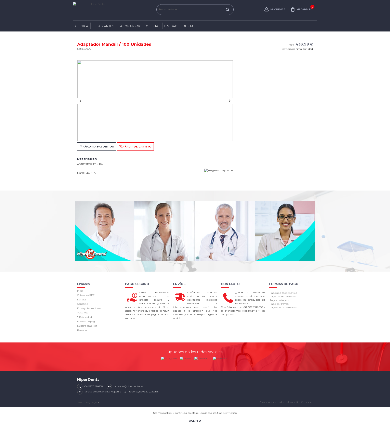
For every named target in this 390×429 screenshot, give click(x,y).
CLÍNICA (81, 26)
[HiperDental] (113, 10)
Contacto (82, 303)
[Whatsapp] (202, 357)
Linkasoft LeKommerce (300, 402)
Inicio (80, 290)
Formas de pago (86, 321)
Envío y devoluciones (89, 308)
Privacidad (85, 316)
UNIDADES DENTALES (181, 26)
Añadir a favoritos (98, 146)
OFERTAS (153, 26)
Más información (227, 412)
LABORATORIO (130, 26)
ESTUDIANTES (103, 26)
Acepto (195, 420)
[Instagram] (169, 357)
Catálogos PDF (85, 295)
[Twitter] (185, 357)
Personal (82, 330)
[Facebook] (220, 357)
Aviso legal (83, 312)
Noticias (81, 299)
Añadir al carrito (137, 146)
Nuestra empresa (87, 325)
